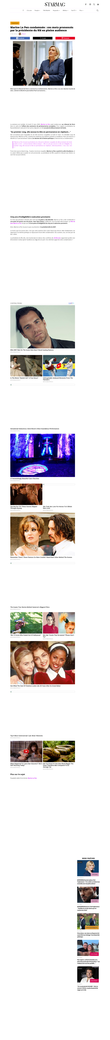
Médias (65, 10)
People (37, 10)
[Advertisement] (55, 16)
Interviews (95, 874)
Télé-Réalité (46, 10)
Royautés (56, 10)
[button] (85, 5)
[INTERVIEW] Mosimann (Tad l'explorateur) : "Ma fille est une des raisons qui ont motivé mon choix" (88, 908)
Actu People (94, 954)
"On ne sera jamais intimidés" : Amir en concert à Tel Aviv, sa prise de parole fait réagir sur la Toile (87, 988)
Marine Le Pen (45, 124)
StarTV (73, 10)
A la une (29, 10)
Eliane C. (24, 34)
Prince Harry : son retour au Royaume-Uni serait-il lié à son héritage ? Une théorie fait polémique (88, 935)
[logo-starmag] (55, 4)
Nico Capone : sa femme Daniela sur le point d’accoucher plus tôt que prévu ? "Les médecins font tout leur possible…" (88, 961)
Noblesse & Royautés (92, 927)
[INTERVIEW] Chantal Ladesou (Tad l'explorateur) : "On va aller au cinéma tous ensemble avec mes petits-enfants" (88, 881)
